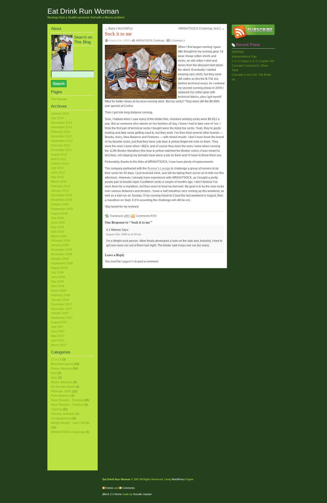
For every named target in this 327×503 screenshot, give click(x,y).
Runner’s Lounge (158, 168)
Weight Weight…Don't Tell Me (70, 423)
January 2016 (60, 113)
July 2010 (57, 168)
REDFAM (238, 52)
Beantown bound (62, 364)
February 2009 (60, 240)
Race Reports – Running (67, 400)
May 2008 (57, 281)
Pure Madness (60, 395)
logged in (128, 261)
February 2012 (60, 145)
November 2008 (61, 254)
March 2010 (59, 181)
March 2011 (58, 159)
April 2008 (57, 286)
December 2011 (61, 150)
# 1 (108, 229)
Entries (109, 487)
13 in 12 (56, 359)
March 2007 (59, 345)
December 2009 (61, 195)
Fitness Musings (61, 368)
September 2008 (62, 263)
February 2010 (60, 186)
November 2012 (61, 136)
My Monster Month (63, 386)
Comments (128, 487)
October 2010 (60, 163)
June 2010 (58, 172)
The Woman (59, 99)
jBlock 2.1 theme (112, 494)
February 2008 (60, 295)
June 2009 (58, 222)
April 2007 (57, 340)
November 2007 (61, 309)
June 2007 (58, 331)
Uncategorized (60, 418)
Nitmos (116, 229)
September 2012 (62, 141)
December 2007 (61, 304)
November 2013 (61, 127)
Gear (54, 377)
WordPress (178, 479)
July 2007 (57, 327)
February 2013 (60, 131)
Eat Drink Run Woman (83, 11)
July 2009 (57, 218)
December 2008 (61, 249)
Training (56, 409)
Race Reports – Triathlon (67, 404)
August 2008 (59, 268)
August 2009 (59, 213)
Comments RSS (146, 216)
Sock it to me (118, 34)
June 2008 (58, 277)
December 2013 (61, 122)
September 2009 (62, 209)
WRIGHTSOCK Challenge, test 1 (200, 28)
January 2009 (60, 245)
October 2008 (60, 258)
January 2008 (60, 299)
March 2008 (59, 290)
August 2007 (59, 322)
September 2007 (62, 317)
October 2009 (60, 204)
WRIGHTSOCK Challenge (150, 40)
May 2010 (57, 177)
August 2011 (59, 154)
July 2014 (57, 118)
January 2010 (60, 190)
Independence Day (244, 56)
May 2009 (57, 227)
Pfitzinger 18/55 (61, 391)
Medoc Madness (62, 382)
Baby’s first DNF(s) (120, 28)
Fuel (54, 373)
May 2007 (57, 336)
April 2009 (57, 231)
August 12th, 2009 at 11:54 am (123, 234)
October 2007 (60, 313)
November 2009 (61, 200)
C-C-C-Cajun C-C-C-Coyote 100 (253, 61)
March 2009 (59, 236)
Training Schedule (63, 414)
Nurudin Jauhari (142, 494)
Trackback (119, 216)
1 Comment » (177, 40)
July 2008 (57, 272)
